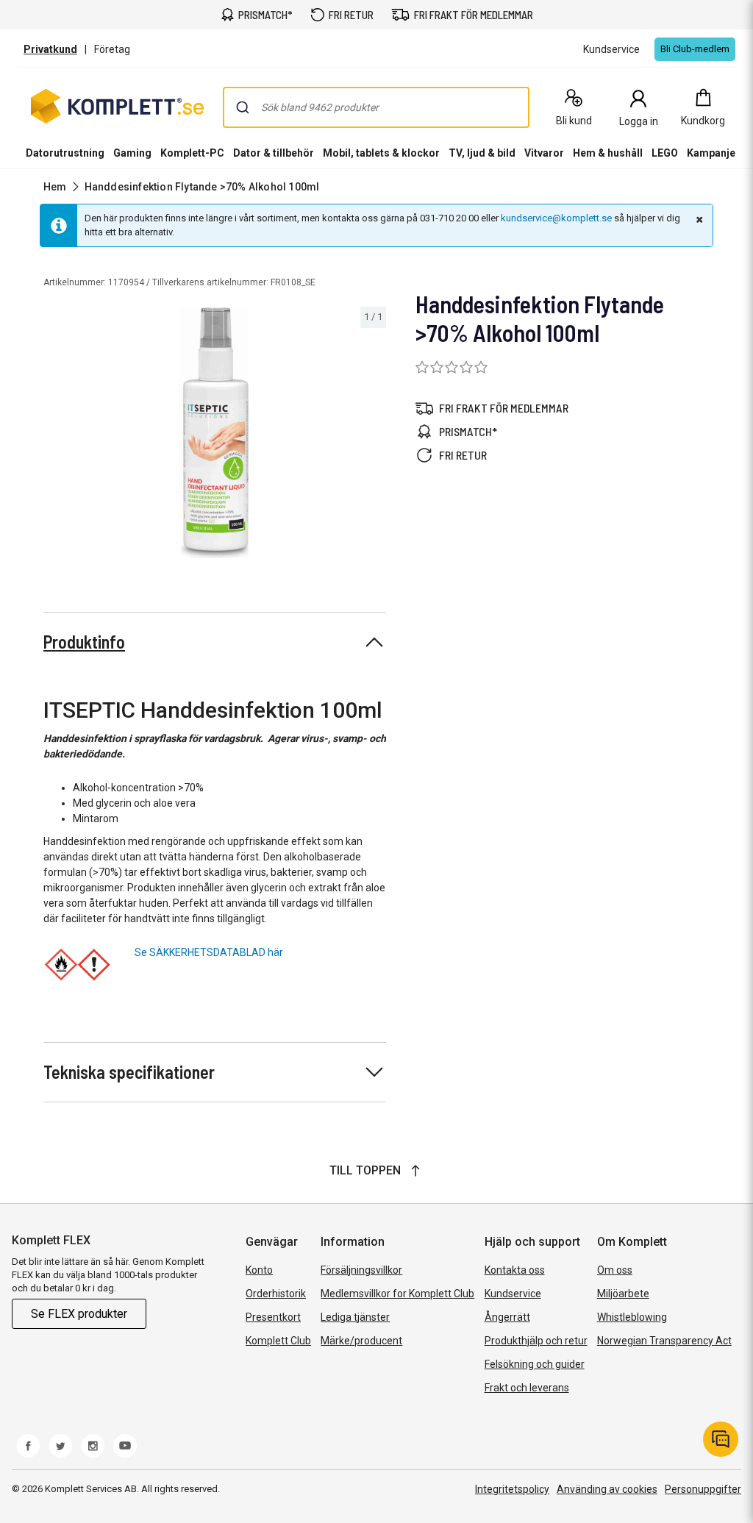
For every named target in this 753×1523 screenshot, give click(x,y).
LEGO (665, 153)
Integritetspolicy (512, 1489)
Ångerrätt (507, 1317)
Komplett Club (278, 1341)
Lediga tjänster (355, 1317)
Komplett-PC (192, 153)
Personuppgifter (703, 1489)
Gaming (132, 153)
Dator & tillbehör (273, 153)
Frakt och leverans (527, 1388)
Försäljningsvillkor (361, 1270)
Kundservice (513, 1293)
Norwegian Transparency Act (664, 1341)
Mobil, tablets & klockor (381, 153)
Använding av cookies (607, 1489)
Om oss (614, 1270)
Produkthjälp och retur (536, 1341)
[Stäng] (698, 219)
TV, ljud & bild (482, 153)
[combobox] (376, 107)
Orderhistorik (276, 1293)
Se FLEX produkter (79, 1314)
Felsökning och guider (535, 1364)
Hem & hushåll (608, 153)
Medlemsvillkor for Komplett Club (397, 1293)
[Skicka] (242, 107)
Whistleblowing (632, 1317)
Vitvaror (544, 153)
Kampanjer (713, 153)
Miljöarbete (623, 1293)
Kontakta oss (515, 1270)
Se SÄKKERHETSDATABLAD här (209, 952)
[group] (214, 433)
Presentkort (273, 1317)
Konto (259, 1270)
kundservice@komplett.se (556, 218)
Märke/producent (361, 1341)
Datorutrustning (65, 153)
